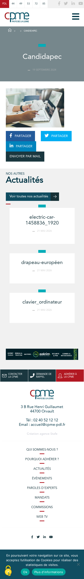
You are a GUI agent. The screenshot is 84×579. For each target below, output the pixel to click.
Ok (25, 572)
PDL (4, 4)
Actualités (42, 468)
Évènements (42, 478)
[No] (78, 564)
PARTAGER (22, 136)
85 (43, 4)
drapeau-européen (42, 262)
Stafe (53, 433)
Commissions (42, 507)
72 (36, 4)
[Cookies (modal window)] (8, 571)
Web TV (42, 516)
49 (20, 4)
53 (28, 4)
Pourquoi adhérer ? (42, 459)
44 (13, 4)
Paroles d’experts (42, 488)
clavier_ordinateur (42, 302)
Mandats (42, 497)
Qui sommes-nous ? (42, 449)
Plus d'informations (48, 572)
